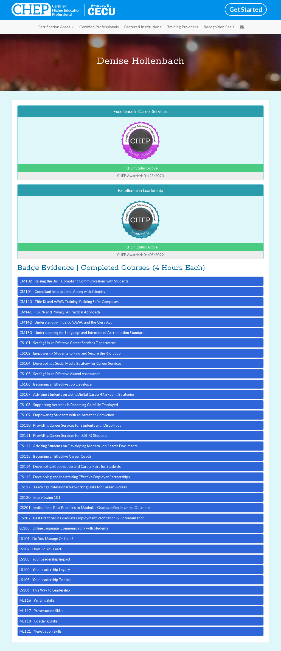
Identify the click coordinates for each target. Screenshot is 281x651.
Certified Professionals (99, 26)
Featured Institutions (142, 26)
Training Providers (182, 26)
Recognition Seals (219, 26)
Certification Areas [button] (54, 26)
